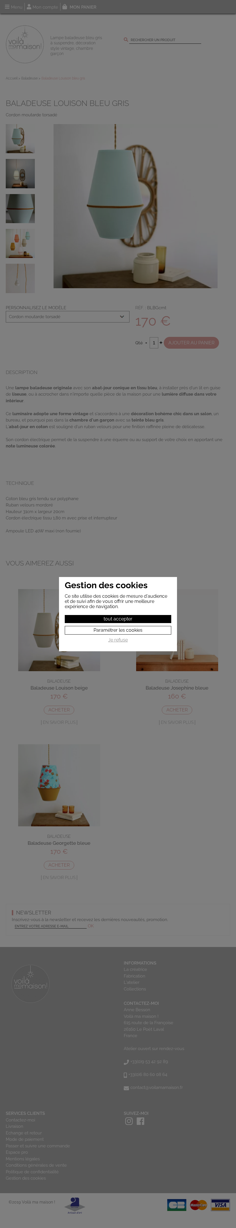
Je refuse (118, 640)
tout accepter (118, 619)
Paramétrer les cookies (118, 630)
